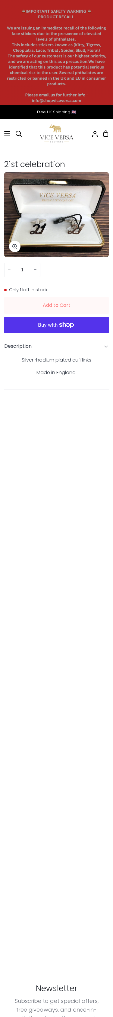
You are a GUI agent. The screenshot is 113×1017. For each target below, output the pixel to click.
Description (18, 346)
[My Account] (92, 133)
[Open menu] (5, 133)
